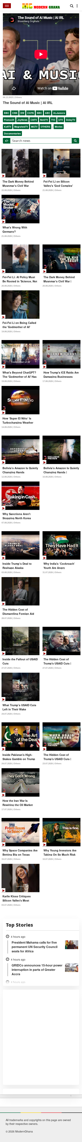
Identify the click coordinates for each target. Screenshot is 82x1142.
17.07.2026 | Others (11, 809)
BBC (6, 113)
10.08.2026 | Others (52, 477)
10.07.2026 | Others (52, 859)
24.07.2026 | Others (11, 714)
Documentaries (12, 133)
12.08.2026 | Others (11, 477)
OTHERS (45, 126)
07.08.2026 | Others (11, 522)
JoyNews (22, 119)
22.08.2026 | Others (11, 190)
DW (22, 113)
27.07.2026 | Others (11, 668)
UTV (60, 119)
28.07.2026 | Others (11, 618)
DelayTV (70, 119)
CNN (14, 113)
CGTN (30, 113)
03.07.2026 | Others (11, 905)
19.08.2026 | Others (11, 331)
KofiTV (7, 126)
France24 (9, 119)
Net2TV (44, 119)
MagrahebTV (21, 126)
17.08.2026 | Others (52, 381)
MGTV (34, 126)
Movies (59, 126)
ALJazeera (59, 113)
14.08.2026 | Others (11, 427)
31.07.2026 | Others (52, 572)
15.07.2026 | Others (11, 859)
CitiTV (34, 119)
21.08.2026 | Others (52, 190)
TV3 (53, 119)
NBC (39, 113)
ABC (47, 113)
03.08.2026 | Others (11, 572)
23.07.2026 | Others (52, 763)
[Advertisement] (39, 1117)
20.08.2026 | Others (11, 286)
